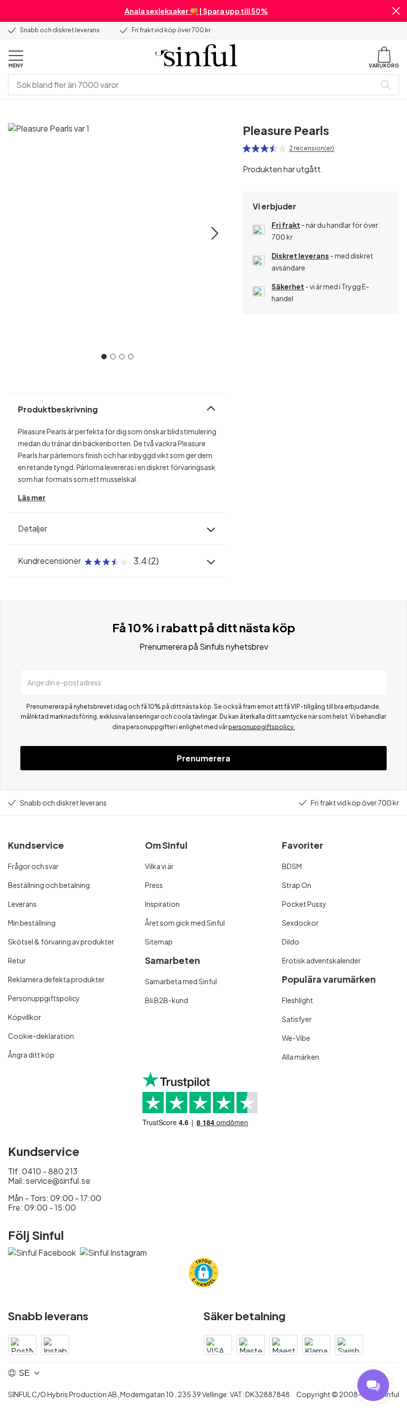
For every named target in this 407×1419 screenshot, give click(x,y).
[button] (396, 11)
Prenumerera (203, 758)
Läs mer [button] (32, 497)
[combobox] (193, 85)
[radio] (247, 148)
